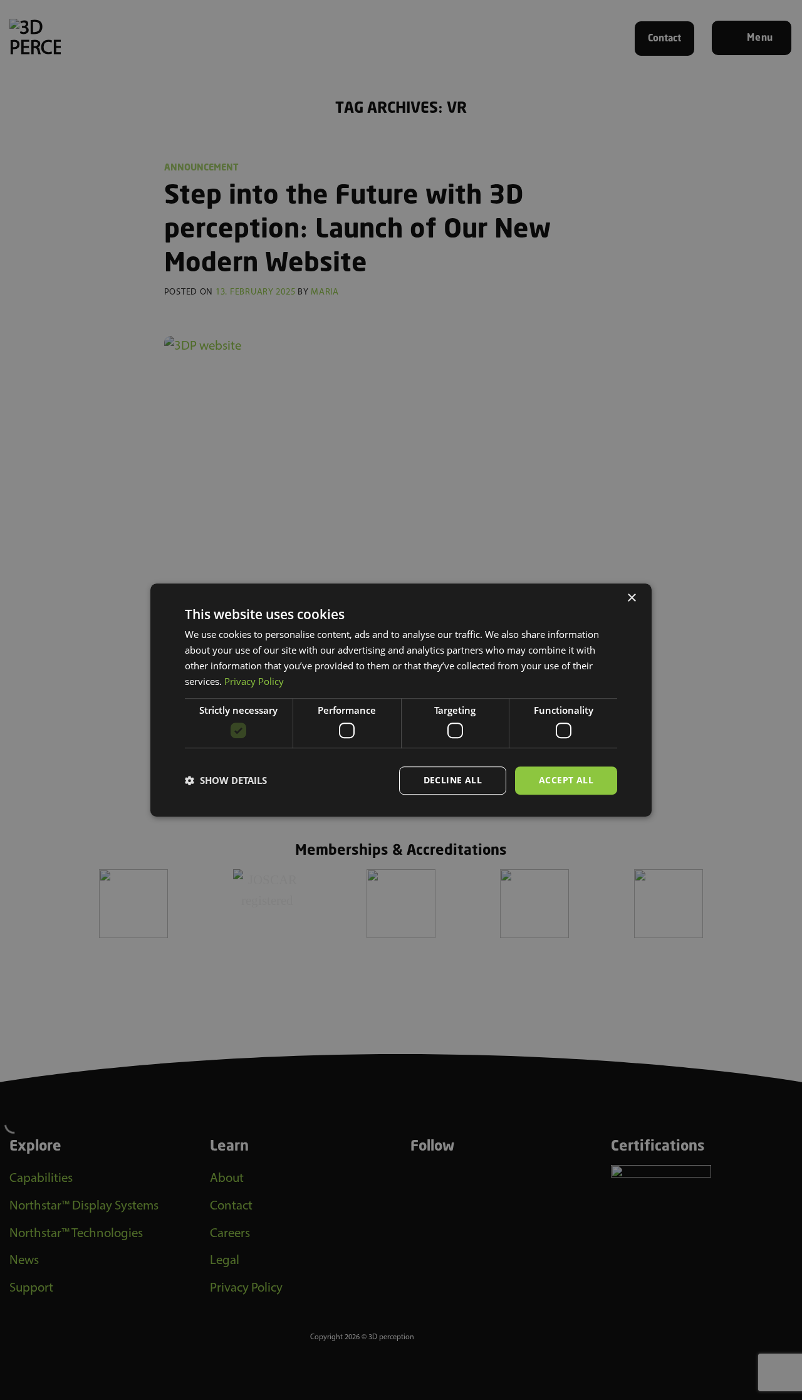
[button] (226, 780)
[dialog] (401, 700)
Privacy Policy (254, 681)
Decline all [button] (453, 780)
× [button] (631, 598)
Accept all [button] (566, 780)
